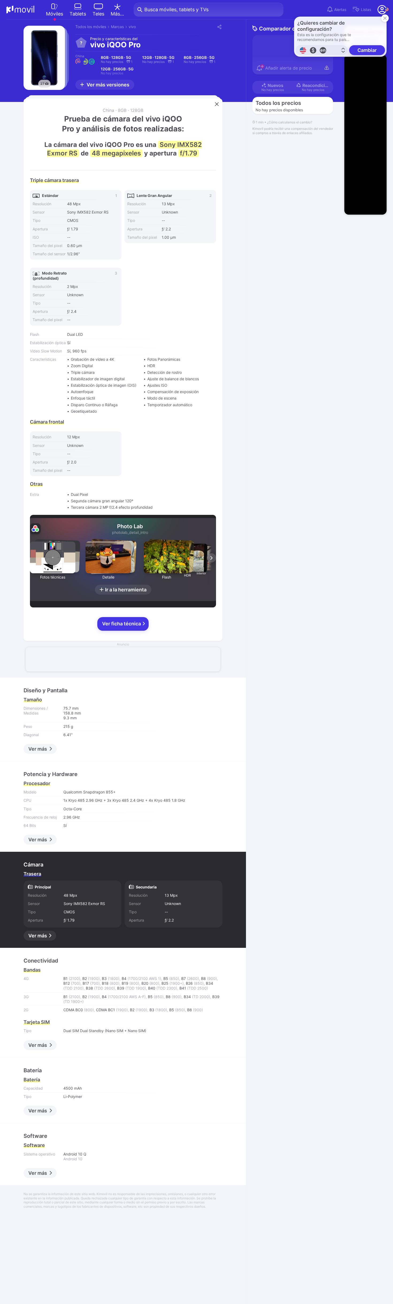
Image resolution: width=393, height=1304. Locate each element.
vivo (132, 26)
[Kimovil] (20, 10)
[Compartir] (219, 27)
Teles (98, 14)
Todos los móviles (90, 26)
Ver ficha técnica (122, 623)
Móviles (54, 14)
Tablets (78, 14)
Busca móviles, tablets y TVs (176, 9)
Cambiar (367, 50)
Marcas (117, 26)
